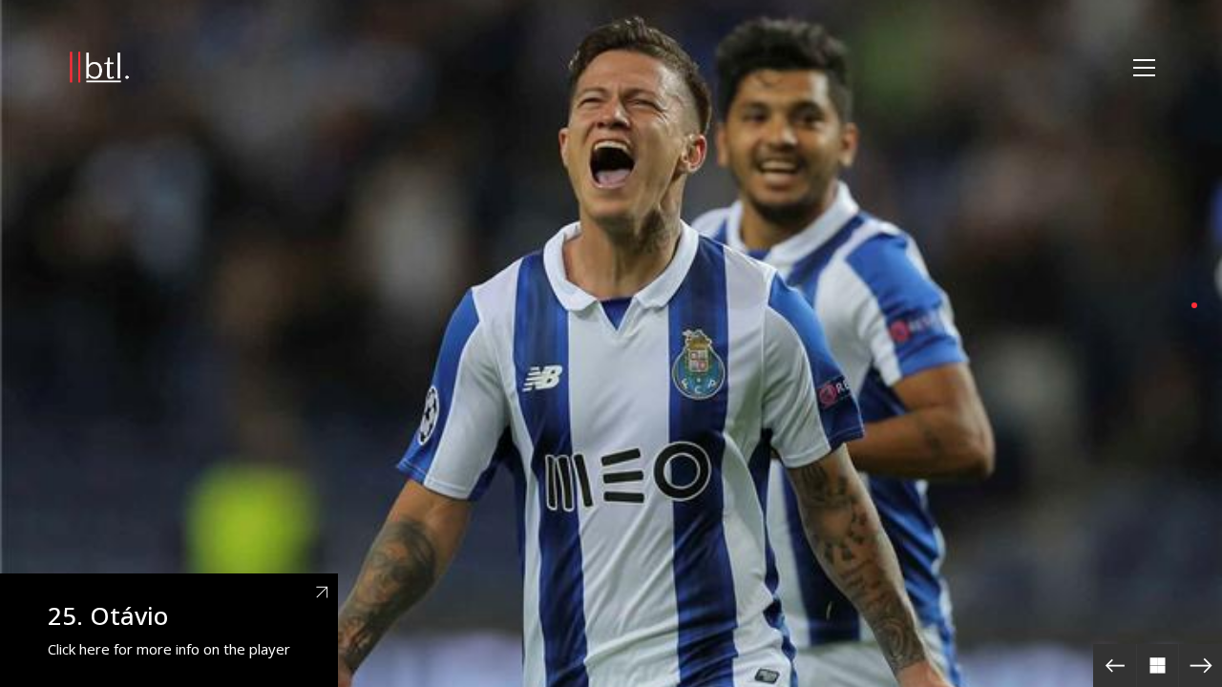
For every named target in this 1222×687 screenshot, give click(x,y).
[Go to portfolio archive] (1157, 665)
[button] (1144, 67)
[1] (1194, 305)
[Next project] (1200, 665)
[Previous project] (1114, 665)
